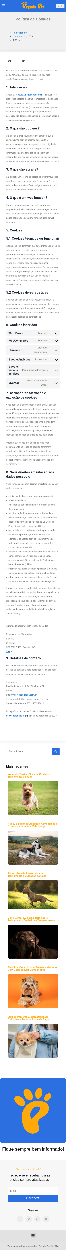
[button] (9, 61)
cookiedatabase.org (16, 716)
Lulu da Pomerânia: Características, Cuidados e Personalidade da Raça (28, 1018)
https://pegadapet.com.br (30, 95)
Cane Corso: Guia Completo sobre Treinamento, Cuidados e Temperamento (31, 919)
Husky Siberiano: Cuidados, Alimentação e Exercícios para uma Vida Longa (32, 825)
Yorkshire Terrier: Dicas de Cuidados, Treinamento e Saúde (29, 775)
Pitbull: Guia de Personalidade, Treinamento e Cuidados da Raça (27, 874)
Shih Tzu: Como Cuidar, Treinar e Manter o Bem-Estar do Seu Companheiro (32, 968)
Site (8, 651)
